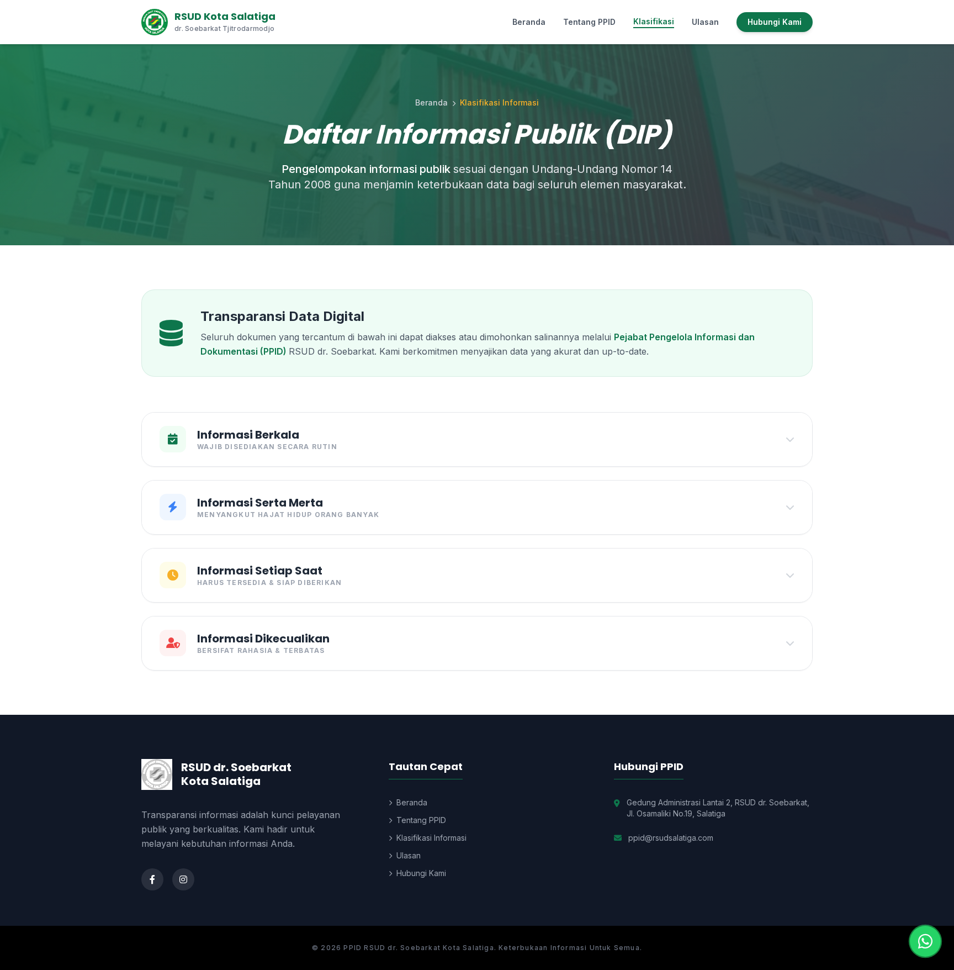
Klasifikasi (653, 21)
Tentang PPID (589, 22)
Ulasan (705, 22)
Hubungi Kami (775, 22)
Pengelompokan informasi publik (367, 169)
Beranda (528, 22)
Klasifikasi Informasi (431, 837)
